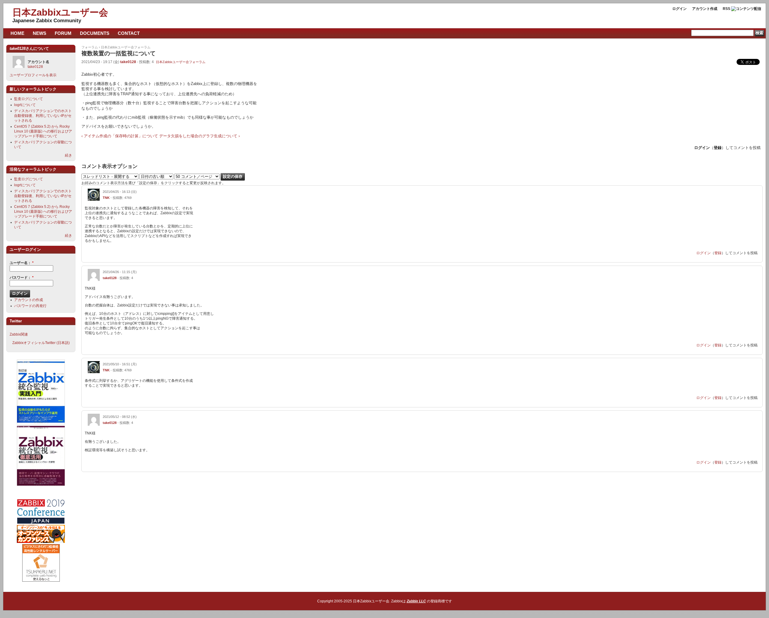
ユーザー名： (22, 263)
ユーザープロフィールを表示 (33, 75)
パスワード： (22, 278)
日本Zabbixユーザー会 (60, 12)
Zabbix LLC (416, 601)
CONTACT (129, 33)
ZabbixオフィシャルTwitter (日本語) (41, 343)
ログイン (679, 9)
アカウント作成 (704, 9)
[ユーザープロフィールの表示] (94, 199)
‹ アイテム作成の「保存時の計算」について (119, 136)
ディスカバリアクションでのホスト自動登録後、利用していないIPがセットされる (43, 116)
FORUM (63, 33)
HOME (17, 33)
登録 (718, 147)
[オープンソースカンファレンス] (41, 542)
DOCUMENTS (94, 33)
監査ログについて (28, 99)
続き (68, 155)
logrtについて (25, 105)
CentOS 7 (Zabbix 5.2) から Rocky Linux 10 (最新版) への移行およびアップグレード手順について (43, 131)
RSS (726, 9)
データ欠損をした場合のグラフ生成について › (199, 136)
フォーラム (89, 47)
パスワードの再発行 (30, 306)
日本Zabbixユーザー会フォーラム (125, 47)
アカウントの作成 (28, 300)
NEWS (39, 33)
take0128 (128, 62)
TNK (106, 197)
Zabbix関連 (19, 334)
